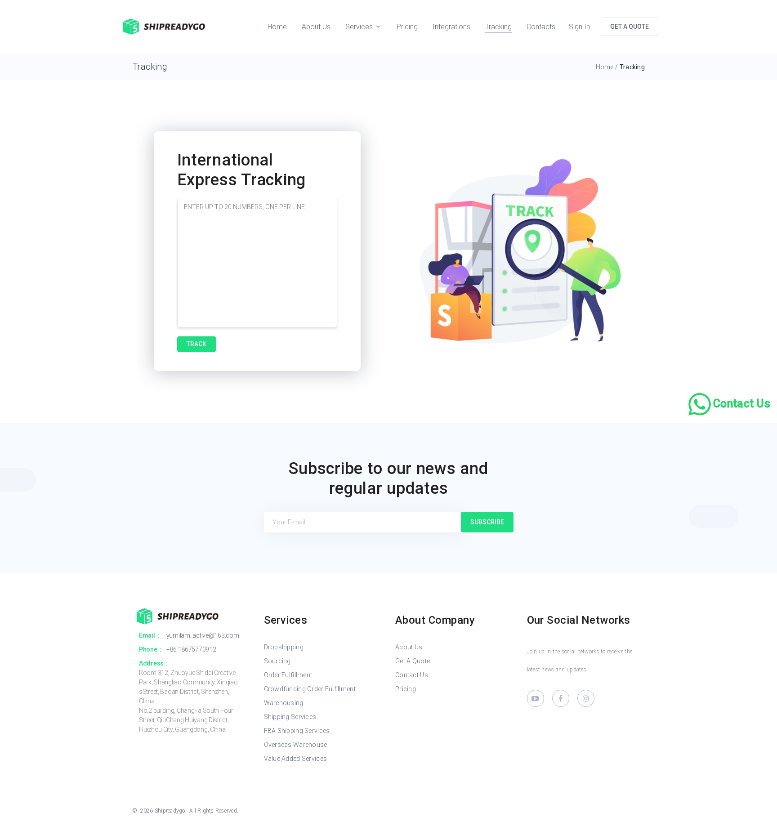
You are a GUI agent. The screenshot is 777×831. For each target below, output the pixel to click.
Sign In (579, 26)
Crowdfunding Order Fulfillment (310, 688)
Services (359, 26)
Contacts (541, 26)
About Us (316, 26)
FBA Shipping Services (297, 730)
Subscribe (487, 522)
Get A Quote (412, 661)
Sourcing (277, 661)
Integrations (451, 26)
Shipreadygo (170, 811)
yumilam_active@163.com (202, 635)
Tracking (498, 26)
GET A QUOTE (629, 26)
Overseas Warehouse (295, 744)
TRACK (196, 344)
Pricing (407, 26)
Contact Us (411, 675)
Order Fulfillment (288, 675)
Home (277, 26)
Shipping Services (290, 716)
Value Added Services (295, 758)
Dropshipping (284, 647)
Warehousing (284, 702)
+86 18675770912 (191, 649)
